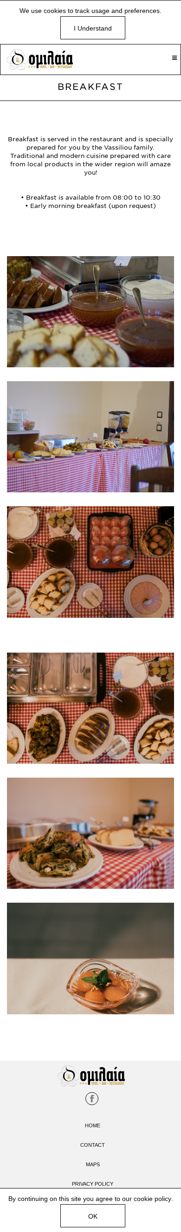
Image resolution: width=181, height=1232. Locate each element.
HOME (92, 1125)
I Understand (93, 28)
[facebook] (91, 1098)
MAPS (93, 1164)
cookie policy (152, 1198)
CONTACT (92, 1145)
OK (92, 1216)
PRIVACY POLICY (92, 1184)
